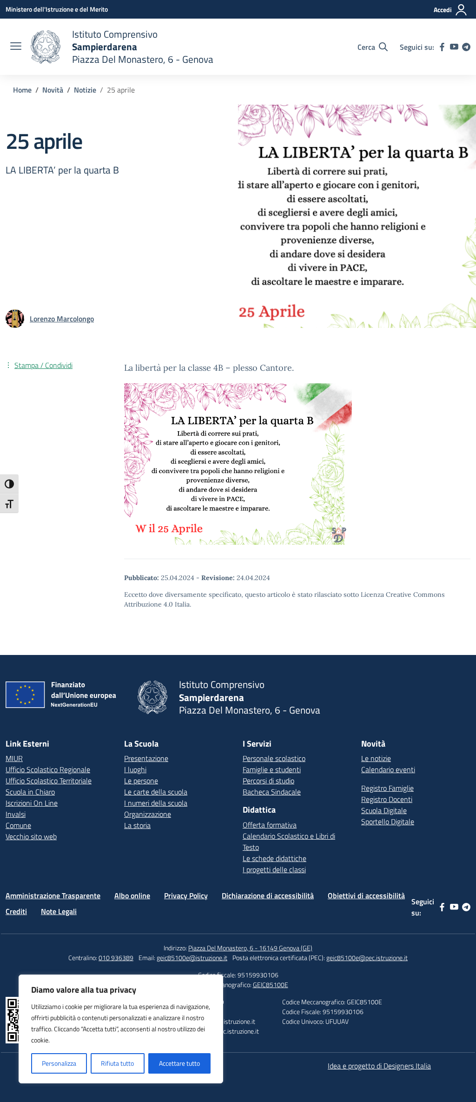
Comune (18, 825)
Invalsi (16, 814)
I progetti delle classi (274, 869)
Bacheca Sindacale (272, 791)
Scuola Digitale (384, 810)
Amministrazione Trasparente (53, 895)
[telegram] (466, 47)
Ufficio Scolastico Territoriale (49, 780)
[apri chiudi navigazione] (15, 47)
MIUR (14, 758)
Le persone (141, 780)
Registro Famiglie (387, 788)
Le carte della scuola (155, 791)
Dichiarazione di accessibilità (268, 895)
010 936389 (116, 957)
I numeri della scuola (155, 802)
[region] (121, 1029)
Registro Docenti (386, 799)
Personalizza (59, 1063)
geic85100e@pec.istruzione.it (367, 957)
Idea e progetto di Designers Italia (379, 1065)
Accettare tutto (179, 1063)
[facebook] (442, 47)
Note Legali (59, 911)
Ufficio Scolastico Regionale (48, 769)
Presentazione (146, 758)
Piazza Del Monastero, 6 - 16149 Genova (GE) (250, 948)
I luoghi (135, 769)
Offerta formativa (270, 824)
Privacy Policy (186, 895)
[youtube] (454, 47)
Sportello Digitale (387, 821)
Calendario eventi (388, 769)
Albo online (132, 895)
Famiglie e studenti (272, 769)
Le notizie (376, 758)
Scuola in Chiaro (30, 791)
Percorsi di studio (268, 780)
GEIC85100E (270, 984)
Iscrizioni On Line (32, 802)
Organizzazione (147, 814)
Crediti (16, 911)
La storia (137, 825)
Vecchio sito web (31, 836)
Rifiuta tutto (117, 1063)
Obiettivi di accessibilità (366, 895)
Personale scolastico (274, 758)
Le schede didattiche (274, 858)
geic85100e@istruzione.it (192, 957)
